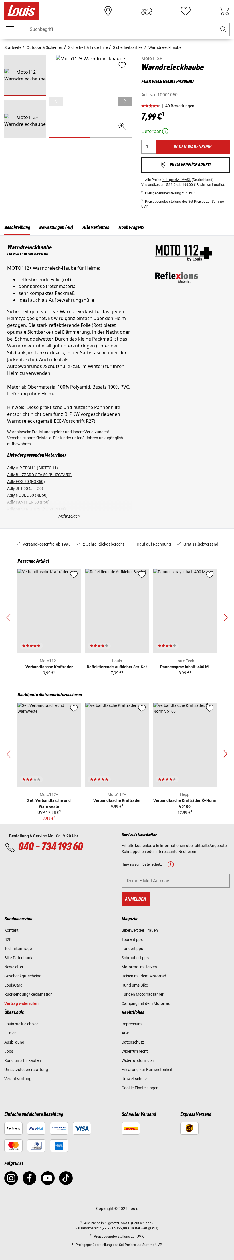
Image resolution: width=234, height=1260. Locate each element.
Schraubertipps (135, 957)
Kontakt (11, 930)
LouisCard (13, 985)
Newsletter (13, 967)
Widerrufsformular (138, 1060)
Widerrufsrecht (135, 1051)
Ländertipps (132, 948)
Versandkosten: (153, 185)
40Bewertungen (179, 106)
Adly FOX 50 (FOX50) (26, 481)
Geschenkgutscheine (22, 976)
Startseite (12, 47)
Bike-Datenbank (18, 957)
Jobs (8, 1051)
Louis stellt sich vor (21, 1024)
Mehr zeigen (69, 516)
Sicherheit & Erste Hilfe (88, 47)
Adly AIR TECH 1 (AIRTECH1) (32, 468)
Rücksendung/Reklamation (28, 994)
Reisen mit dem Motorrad (144, 976)
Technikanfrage (18, 948)
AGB (126, 1033)
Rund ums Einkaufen (22, 1060)
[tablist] (117, 228)
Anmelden (135, 899)
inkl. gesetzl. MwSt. (176, 180)
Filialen (10, 1033)
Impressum (132, 1024)
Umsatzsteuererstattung (26, 1069)
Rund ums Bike (135, 985)
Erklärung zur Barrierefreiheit (147, 1069)
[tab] (17, 228)
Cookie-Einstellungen (140, 1088)
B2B (8, 939)
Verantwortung (17, 1078)
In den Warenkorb (193, 146)
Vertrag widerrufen (21, 1003)
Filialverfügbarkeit (185, 164)
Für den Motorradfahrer (143, 994)
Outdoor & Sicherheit (45, 47)
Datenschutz (133, 1042)
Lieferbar (155, 131)
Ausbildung (14, 1042)
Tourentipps (132, 939)
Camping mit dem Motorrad (146, 1003)
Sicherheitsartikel (128, 47)
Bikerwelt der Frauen (140, 930)
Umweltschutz (134, 1078)
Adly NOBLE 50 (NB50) (27, 495)
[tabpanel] (117, 382)
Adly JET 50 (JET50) (25, 488)
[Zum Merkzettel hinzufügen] (73, 574)
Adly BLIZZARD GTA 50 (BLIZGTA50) (39, 474)
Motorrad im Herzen (139, 967)
